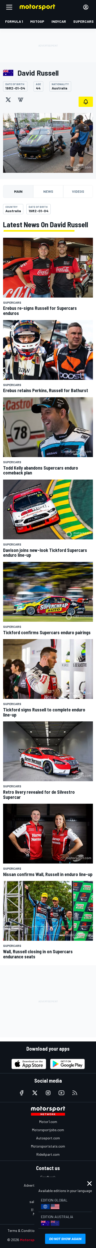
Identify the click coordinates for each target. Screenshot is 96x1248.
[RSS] (75, 1093)
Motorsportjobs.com (48, 1130)
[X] (8, 100)
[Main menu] (9, 7)
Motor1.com (48, 1121)
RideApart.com (48, 1154)
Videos (78, 191)
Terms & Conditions (23, 1230)
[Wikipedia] (20, 100)
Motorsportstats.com (48, 1146)
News (48, 191)
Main (18, 191)
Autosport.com (48, 1138)
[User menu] (86, 7)
